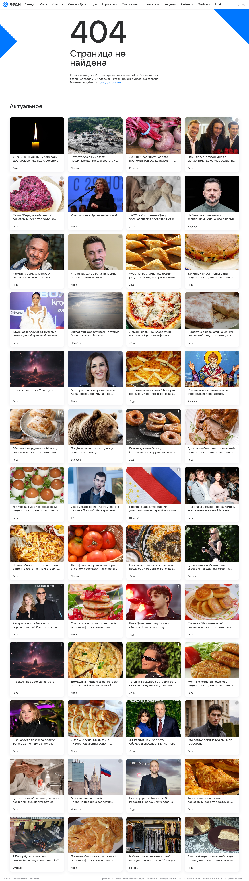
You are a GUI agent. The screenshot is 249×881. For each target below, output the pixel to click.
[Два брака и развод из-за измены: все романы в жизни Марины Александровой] (212, 494)
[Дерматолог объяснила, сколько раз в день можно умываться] (37, 786)
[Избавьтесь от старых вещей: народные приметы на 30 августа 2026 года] (153, 844)
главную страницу (109, 82)
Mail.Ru (7, 878)
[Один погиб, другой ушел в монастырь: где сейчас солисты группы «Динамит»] (212, 144)
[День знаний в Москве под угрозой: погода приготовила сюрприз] (212, 552)
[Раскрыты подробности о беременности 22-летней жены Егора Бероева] (37, 611)
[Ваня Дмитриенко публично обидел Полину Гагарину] (153, 611)
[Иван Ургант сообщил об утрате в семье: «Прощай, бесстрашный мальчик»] (95, 494)
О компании (20, 878)
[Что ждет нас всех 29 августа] (37, 378)
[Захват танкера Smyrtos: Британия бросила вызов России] (95, 319)
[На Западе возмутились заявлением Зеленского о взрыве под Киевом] (212, 203)
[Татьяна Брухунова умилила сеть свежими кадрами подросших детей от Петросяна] (153, 669)
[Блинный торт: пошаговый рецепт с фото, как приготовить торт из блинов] (212, 844)
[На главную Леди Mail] (14, 4)
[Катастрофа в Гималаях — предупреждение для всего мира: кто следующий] (95, 144)
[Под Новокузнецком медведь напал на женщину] (95, 436)
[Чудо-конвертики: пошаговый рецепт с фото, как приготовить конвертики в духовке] (153, 261)
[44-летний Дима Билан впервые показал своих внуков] (95, 261)
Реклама (34, 878)
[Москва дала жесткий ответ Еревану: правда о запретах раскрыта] (95, 786)
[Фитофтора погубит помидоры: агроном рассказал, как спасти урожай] (95, 552)
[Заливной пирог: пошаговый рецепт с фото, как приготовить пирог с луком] (212, 261)
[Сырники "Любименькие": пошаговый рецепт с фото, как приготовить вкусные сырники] (212, 611)
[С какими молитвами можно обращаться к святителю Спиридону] (212, 378)
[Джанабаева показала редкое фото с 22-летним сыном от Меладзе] (37, 727)
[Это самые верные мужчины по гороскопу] (212, 727)
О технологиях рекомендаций (128, 878)
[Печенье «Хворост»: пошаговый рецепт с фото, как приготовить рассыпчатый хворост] (95, 844)
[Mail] (5, 4)
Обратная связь (233, 878)
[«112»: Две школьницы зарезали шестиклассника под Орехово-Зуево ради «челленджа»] (37, 144)
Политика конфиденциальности (164, 878)
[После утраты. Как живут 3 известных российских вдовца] (153, 786)
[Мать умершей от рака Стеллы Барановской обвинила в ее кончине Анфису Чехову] (95, 378)
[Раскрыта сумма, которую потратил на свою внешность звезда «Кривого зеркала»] (37, 261)
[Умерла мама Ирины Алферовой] (95, 203)
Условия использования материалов (203, 878)
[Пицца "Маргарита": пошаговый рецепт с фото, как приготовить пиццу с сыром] (37, 552)
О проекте (104, 878)
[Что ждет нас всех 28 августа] (37, 669)
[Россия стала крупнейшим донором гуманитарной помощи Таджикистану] (153, 494)
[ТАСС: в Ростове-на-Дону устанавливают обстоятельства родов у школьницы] (153, 203)
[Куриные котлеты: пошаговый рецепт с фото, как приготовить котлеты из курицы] (212, 669)
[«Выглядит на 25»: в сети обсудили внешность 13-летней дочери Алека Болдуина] (153, 727)
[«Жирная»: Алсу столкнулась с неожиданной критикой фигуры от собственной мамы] (37, 319)
